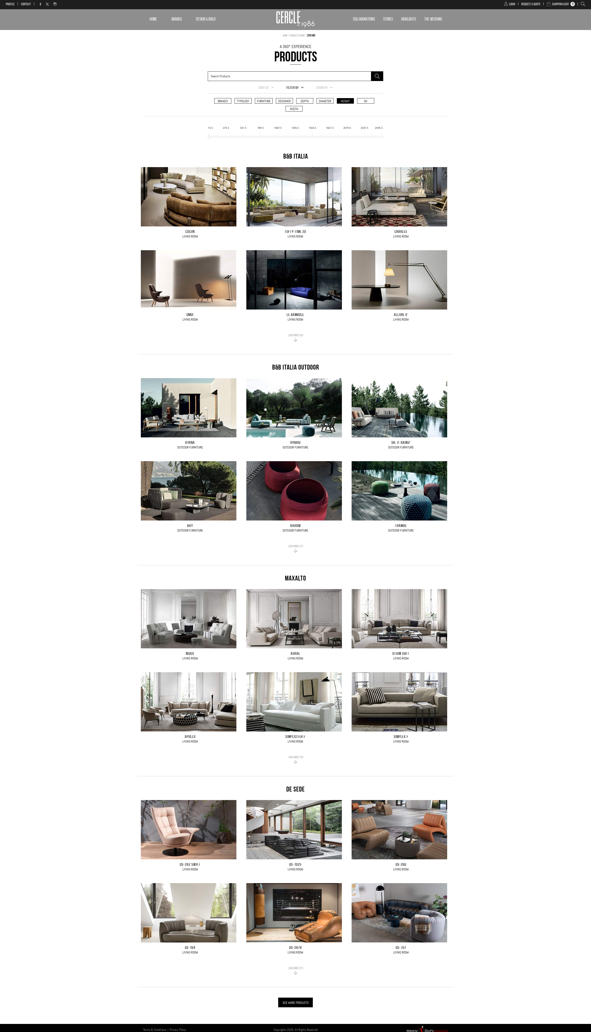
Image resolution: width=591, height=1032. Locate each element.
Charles (401, 232)
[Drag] (209, 137)
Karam (295, 526)
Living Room (190, 236)
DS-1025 (295, 865)
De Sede (295, 790)
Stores (388, 19)
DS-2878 (295, 948)
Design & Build (206, 19)
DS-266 (401, 865)
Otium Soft (400, 654)
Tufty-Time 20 (295, 232)
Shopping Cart (560, 4)
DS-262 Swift (190, 865)
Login (512, 4)
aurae (295, 654)
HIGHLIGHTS (408, 19)
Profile (10, 4)
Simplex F (401, 737)
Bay (190, 526)
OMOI (190, 315)
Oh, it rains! (401, 443)
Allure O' (401, 315)
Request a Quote (530, 4)
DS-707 (401, 948)
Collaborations (364, 19)
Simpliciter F (295, 737)
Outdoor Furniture (190, 447)
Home (153, 19)
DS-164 (190, 948)
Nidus (190, 654)
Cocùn (190, 232)
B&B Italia (295, 157)
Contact (26, 4)
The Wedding (433, 19)
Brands (177, 19)
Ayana (190, 443)
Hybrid (295, 443)
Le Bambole (295, 315)
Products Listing (297, 35)
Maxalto (295, 579)
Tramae (401, 526)
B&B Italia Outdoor (295, 368)
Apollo (190, 737)
